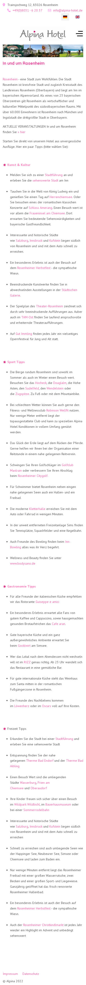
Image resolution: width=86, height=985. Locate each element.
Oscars (46, 706)
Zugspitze (22, 394)
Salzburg (22, 240)
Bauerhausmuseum (58, 804)
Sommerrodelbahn (36, 810)
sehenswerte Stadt (45, 180)
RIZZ (27, 662)
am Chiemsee (55, 213)
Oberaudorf (39, 788)
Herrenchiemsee (61, 197)
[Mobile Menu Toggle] (6, 33)
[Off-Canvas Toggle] (79, 33)
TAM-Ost (27, 317)
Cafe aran (58, 624)
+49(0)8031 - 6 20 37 (27, 10)
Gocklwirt (24, 646)
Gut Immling (24, 334)
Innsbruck (36, 240)
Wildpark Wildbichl (27, 804)
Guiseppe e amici (47, 602)
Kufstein (54, 240)
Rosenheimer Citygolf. (33, 476)
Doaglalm (60, 383)
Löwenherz (21, 706)
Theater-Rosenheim (49, 306)
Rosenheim (10, 79)
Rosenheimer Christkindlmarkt (43, 925)
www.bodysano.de (22, 563)
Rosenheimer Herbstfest (33, 268)
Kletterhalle (37, 509)
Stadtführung (54, 175)
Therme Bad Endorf (39, 760)
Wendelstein (55, 388)
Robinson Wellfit (57, 410)
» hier (21, 132)
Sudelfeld (32, 388)
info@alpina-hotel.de (68, 10)
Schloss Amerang (40, 208)
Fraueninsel (37, 213)
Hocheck (41, 383)
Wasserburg (28, 783)
